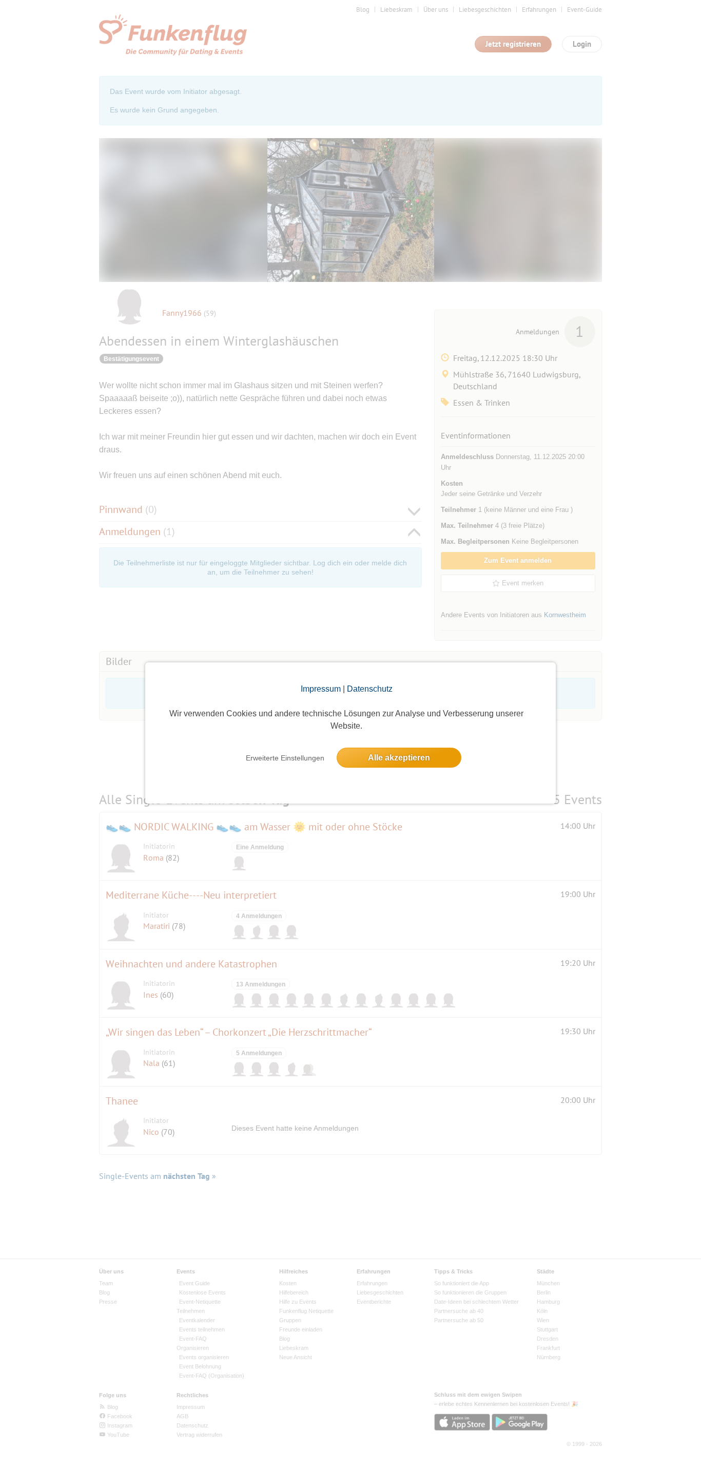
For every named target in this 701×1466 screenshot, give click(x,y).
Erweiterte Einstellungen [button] (285, 758)
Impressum (321, 688)
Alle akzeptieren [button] (399, 757)
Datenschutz (370, 688)
